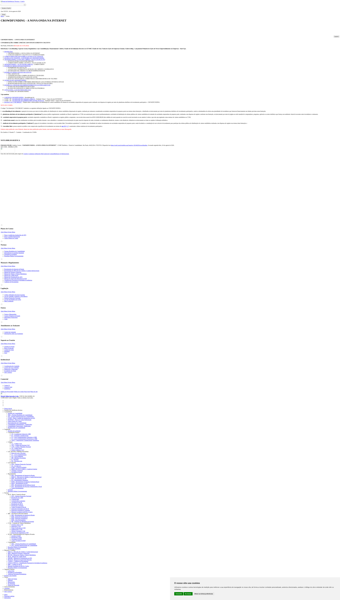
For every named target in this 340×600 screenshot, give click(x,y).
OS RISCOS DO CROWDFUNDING (15, 80)
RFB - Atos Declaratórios (18, 520)
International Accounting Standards (14, 253)
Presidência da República (15, 572)
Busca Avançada (9, 348)
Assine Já (7, 385)
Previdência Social (16, 472)
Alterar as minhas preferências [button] (203, 594)
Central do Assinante (10, 332)
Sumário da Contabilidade (15, 413)
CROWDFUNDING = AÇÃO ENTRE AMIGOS (18, 64)
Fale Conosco (8, 372)
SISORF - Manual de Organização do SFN (20, 558)
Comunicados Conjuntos (18, 501)
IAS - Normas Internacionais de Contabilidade (21, 416)
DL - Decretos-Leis (16, 461)
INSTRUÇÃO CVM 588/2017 (13, 102)
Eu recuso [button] (188, 594)
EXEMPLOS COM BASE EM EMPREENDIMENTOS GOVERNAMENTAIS (27, 85)
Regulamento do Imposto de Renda (14, 269)
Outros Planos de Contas (11, 238)
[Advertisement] (33, 30)
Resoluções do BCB (17, 504)
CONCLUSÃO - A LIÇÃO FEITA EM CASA (17, 90)
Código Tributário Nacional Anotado (14, 295)
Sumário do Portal (9, 346)
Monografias (11, 582)
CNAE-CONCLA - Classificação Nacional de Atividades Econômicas (27, 563)
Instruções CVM (16, 526)
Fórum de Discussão (13, 585)
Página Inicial (8, 408)
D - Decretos (15, 459)
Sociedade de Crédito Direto (23, 99)
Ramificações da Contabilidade (16, 427)
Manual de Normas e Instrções (12, 272)
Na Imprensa (11, 583)
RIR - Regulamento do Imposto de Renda (23, 475)
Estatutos (10, 489)
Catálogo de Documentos (11, 282)
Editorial (10, 580)
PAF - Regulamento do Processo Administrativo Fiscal (26, 486)
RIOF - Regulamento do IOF (19, 483)
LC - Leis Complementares (18, 454)
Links (5, 319)
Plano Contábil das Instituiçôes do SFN (15, 235)
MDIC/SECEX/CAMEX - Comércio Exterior (24, 469)
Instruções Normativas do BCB (20, 509)
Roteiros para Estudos (10, 575)
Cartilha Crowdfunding (14, 97)
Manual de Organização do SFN (13, 277)
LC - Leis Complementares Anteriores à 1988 (24, 437)
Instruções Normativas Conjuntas (20, 510)
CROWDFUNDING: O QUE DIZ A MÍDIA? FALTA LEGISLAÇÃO (24, 59)
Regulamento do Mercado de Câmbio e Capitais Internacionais (21, 270)
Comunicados (15, 499)
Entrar (3, 14)
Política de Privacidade (7, 391)
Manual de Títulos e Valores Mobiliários (15, 274)
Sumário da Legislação (14, 431)
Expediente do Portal (10, 371)
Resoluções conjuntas (17, 505)
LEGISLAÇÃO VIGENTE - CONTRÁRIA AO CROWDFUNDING (24, 58)
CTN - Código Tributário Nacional (21, 447)
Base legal (27, 391)
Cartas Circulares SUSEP (18, 540)
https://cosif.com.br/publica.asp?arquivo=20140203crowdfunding (129, 145)
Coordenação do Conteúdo (11, 366)
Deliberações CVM (16, 529)
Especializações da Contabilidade (17, 423)
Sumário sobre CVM (17, 524)
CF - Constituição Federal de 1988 (21, 434)
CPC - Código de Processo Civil (20, 445)
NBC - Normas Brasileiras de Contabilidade (20, 415)
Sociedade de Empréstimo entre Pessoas (28, 100)
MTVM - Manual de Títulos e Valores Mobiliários (22, 555)
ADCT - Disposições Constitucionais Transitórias (25, 440)
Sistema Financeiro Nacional (12, 298)
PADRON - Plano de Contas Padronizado (19, 419)
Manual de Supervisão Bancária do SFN (15, 278)
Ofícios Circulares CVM (18, 531)
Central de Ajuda (9, 350)
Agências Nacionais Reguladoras (17, 574)
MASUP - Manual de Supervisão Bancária (20, 559)
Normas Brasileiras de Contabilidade (14, 251)
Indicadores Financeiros (11, 317)
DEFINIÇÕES (8, 51)
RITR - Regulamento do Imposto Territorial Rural (25, 482)
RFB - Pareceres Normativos (19, 518)
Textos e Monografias (10, 314)
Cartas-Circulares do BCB (18, 507)
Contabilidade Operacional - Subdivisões (19, 426)
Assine (6, 8)
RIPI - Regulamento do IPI (18, 478)
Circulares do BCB (16, 502)
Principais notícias (9, 596)
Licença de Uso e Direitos (11, 367)
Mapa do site (34, 391)
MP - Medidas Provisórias (18, 458)
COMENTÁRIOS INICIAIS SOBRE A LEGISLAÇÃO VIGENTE (23, 56)
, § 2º (65, 126)
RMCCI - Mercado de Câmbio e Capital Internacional (26, 477)
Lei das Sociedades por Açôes (12, 299)
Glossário (7, 588)
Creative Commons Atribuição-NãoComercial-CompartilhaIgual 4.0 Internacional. (46, 154)
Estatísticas (7, 388)
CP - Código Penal (16, 448)
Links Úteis (11, 571)
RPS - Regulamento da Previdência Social (23, 485)
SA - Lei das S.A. (16, 466)
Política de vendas (19, 391)
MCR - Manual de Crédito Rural (17, 556)
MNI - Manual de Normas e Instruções (18, 553)
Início (5, 594)
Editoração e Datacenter (11, 369)
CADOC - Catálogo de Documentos (18, 561)
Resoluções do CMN (17, 497)
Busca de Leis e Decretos (18, 453)
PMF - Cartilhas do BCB (15, 564)
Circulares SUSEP (16, 539)
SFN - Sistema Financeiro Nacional (21, 464)
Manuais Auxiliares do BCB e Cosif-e (22, 512)
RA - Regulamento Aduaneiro (19, 480)
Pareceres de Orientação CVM (19, 532)
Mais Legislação (8, 301)
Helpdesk (7, 351)
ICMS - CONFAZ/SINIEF (18, 467)
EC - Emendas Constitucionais (19, 435)
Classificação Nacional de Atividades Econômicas (18, 280)
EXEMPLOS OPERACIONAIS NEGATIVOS (17, 72)
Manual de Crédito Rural (11, 275)
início (2, 16)
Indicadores (7, 597)
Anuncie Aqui (8, 387)
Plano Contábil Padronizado (12, 236)
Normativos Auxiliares (10, 254)
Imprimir (336, 36)
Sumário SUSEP (16, 536)
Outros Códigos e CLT (17, 450)
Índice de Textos (12, 579)
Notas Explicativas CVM (18, 528)
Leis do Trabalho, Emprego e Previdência (15, 296)
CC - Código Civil (16, 443)
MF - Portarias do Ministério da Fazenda (22, 521)
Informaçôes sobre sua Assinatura (13, 333)
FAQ (5, 353)
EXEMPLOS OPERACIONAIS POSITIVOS (17, 66)
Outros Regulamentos (17, 488)
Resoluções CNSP (16, 537)
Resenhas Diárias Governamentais (13, 256)
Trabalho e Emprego (17, 470)
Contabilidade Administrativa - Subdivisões (20, 424)
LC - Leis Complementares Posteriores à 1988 (24, 439)
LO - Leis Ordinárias (17, 456)
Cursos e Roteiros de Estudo (12, 316)
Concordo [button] (179, 594)
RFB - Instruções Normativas (19, 517)
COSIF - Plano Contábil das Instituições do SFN (21, 418)
